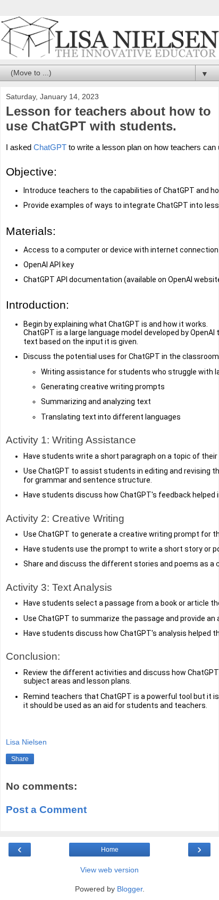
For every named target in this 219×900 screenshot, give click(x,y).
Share (20, 759)
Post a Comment (46, 809)
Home (110, 849)
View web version (109, 870)
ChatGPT (49, 147)
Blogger (129, 889)
